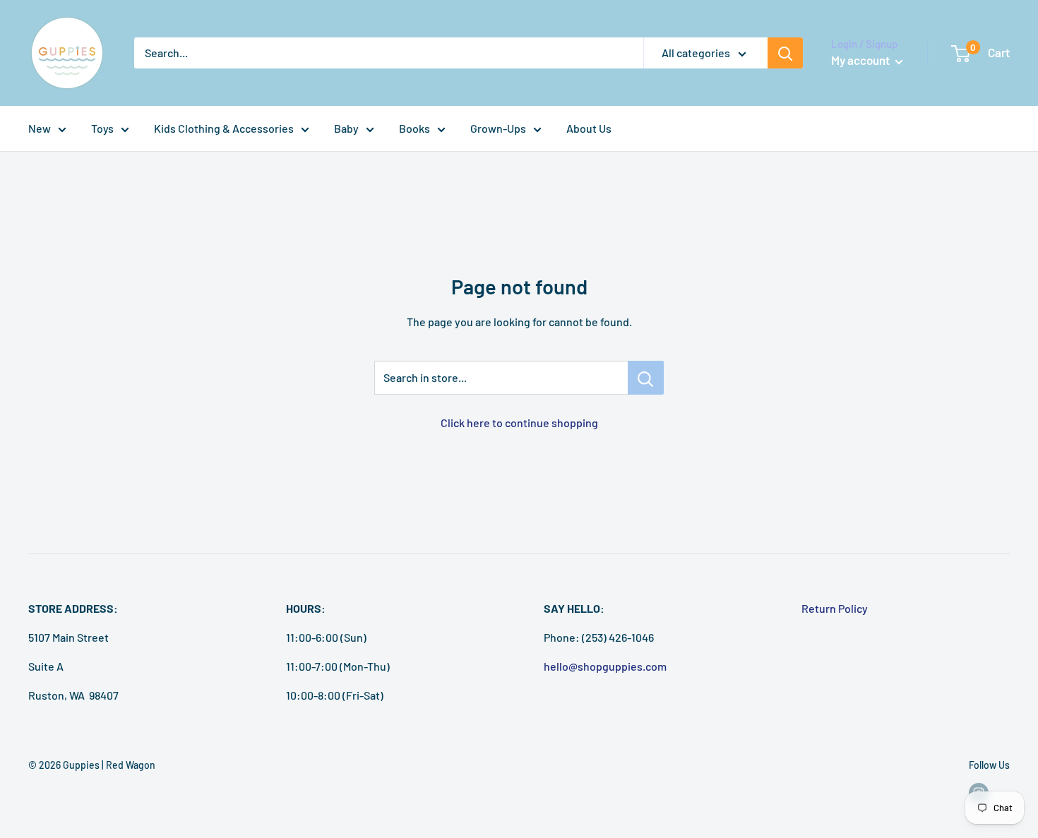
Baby (346, 128)
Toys (102, 128)
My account (861, 60)
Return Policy (834, 608)
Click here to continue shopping (519, 422)
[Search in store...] (646, 378)
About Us (589, 128)
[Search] (785, 52)
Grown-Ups (498, 128)
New (39, 128)
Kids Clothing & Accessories (224, 128)
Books (414, 128)
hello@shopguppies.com (605, 666)
